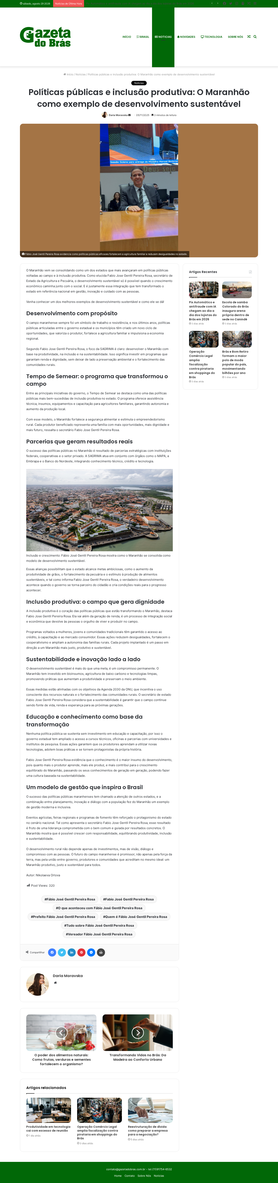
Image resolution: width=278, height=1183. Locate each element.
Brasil (144, 36)
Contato (130, 1175)
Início (127, 36)
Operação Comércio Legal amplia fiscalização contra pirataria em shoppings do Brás (97, 1132)
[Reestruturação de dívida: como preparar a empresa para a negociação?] (150, 1110)
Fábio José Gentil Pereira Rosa (71, 899)
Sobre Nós (235, 36)
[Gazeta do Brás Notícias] (45, 37)
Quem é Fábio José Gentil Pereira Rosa (136, 917)
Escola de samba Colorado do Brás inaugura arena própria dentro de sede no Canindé (235, 310)
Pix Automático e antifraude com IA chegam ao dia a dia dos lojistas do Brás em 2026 (203, 310)
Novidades (187, 36)
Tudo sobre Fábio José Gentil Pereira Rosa (100, 925)
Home (118, 1175)
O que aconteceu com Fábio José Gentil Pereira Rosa (100, 908)
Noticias (165, 36)
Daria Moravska (118, 115)
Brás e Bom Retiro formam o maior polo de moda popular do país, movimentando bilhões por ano (235, 362)
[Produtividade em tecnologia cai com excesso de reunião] (48, 1110)
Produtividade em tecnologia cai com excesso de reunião (48, 1129)
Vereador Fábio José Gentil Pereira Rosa (100, 934)
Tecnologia (213, 36)
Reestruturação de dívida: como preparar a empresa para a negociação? (148, 1130)
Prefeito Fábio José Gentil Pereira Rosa (64, 917)
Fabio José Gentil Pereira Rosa (129, 899)
